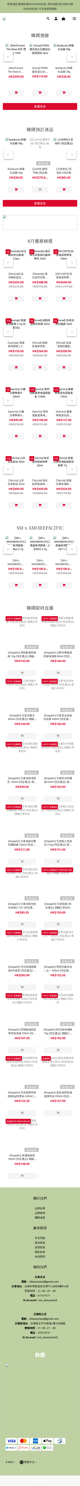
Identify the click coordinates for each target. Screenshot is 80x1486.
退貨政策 (40, 1247)
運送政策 (40, 1242)
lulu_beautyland (47, 1300)
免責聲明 (40, 1256)
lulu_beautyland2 (47, 1337)
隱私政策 (40, 1251)
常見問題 (40, 1238)
